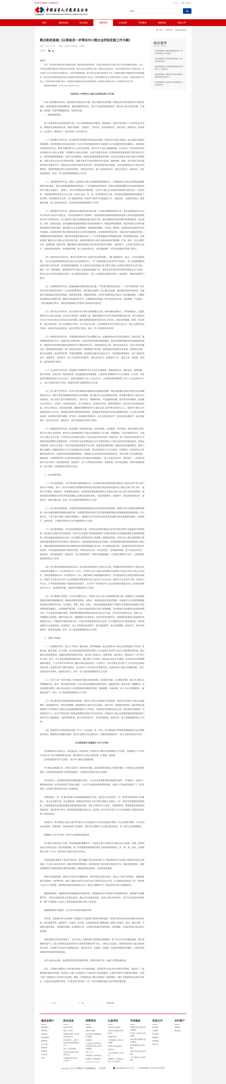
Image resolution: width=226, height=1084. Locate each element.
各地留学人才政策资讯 (93, 1059)
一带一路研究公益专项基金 (138, 1059)
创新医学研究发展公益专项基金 (138, 1028)
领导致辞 (44, 1031)
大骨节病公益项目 (114, 1027)
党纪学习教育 (90, 1031)
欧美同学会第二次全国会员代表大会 (71, 1035)
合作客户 (179, 1020)
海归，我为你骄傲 (69, 1049)
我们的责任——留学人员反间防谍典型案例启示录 (71, 1042)
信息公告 (155, 1044)
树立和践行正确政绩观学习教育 (93, 1035)
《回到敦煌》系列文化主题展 (115, 1041)
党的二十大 (89, 1052)
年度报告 (155, 1031)
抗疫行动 (111, 1050)
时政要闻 (89, 1027)
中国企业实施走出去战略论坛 (115, 1032)
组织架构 (44, 1034)
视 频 (43, 1058)
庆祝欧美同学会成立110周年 (70, 1059)
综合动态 (83, 23)
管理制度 (44, 1041)
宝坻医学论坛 (112, 1037)
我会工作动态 (68, 1027)
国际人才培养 (68, 1031)
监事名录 (44, 1051)
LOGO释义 (45, 1044)
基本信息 (155, 1027)
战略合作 (177, 1027)
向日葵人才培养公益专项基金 (138, 1034)
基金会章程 (45, 1037)
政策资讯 (103, 23)
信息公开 (181, 23)
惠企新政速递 (180, 30)
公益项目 (123, 23)
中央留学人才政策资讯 (93, 1056)
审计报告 (155, 1034)
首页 (44, 23)
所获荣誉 (155, 1041)
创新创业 (162, 23)
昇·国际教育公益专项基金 (137, 1046)
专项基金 (142, 23)
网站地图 (103, 1068)
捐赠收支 (155, 1037)
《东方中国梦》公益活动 (115, 1054)
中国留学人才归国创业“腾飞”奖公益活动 (115, 1060)
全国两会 (89, 1040)
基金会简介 (64, 23)
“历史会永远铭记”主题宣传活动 (70, 1053)
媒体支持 (177, 1031)
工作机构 (44, 1054)
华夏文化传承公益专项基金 (138, 1053)
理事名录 (44, 1048)
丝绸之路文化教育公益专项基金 (138, 1040)
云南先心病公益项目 (115, 1046)
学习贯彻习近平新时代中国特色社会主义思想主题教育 (93, 1046)
